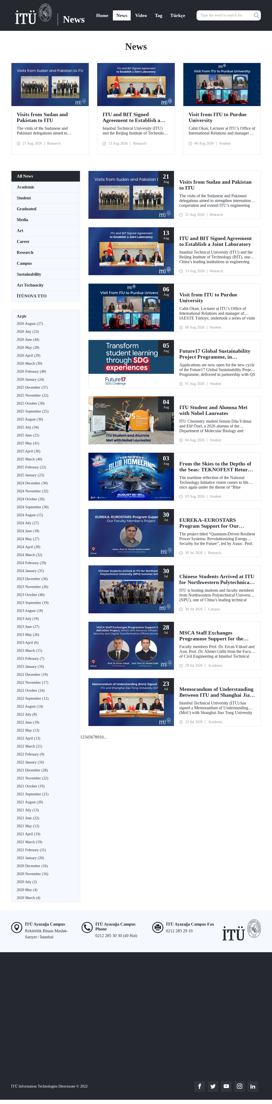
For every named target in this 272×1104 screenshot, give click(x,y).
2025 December (32, 387)
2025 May (28, 443)
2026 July (28, 332)
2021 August (30, 802)
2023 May (28, 635)
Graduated (26, 209)
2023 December (32, 579)
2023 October (31, 595)
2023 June (28, 627)
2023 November (32, 587)
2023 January (30, 667)
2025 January (30, 475)
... (105, 737)
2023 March (29, 651)
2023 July (28, 619)
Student (24, 198)
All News (25, 176)
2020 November (32, 874)
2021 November (32, 778)
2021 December (32, 770)
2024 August (30, 515)
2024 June (28, 531)
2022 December (32, 675)
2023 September (33, 603)
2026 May (28, 348)
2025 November (32, 395)
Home (102, 15)
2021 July (28, 810)
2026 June (28, 340)
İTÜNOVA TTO (31, 296)
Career (23, 241)
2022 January (30, 762)
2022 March (29, 746)
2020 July (27, 882)
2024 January (30, 571)
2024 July (28, 523)
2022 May (28, 730)
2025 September (33, 411)
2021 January (30, 858)
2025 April (28, 451)
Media (22, 219)
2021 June (28, 818)
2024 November (32, 491)
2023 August (30, 611)
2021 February (31, 850)
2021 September (33, 794)
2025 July (28, 427)
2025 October (31, 403)
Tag (158, 15)
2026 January (30, 379)
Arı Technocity (30, 285)
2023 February (30, 659)
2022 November (32, 683)
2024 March (29, 555)
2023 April (28, 643)
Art (20, 230)
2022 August (30, 706)
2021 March (29, 842)
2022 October (31, 690)
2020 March (28, 898)
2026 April (28, 356)
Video (141, 15)
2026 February (31, 371)
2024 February (31, 563)
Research (25, 252)
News (121, 15)
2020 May (27, 890)
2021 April (28, 834)
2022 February (30, 754)
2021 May (28, 826)
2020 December (32, 866)
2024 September (33, 507)
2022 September (33, 698)
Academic (26, 187)
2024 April (28, 547)
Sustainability (29, 274)
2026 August (30, 324)
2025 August (30, 419)
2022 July (27, 714)
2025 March (29, 459)
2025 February (31, 467)
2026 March (29, 364)
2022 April (28, 738)
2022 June (28, 722)
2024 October (31, 499)
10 (101, 737)
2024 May (28, 539)
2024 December (32, 483)
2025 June (28, 435)
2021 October (31, 786)
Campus (24, 263)
